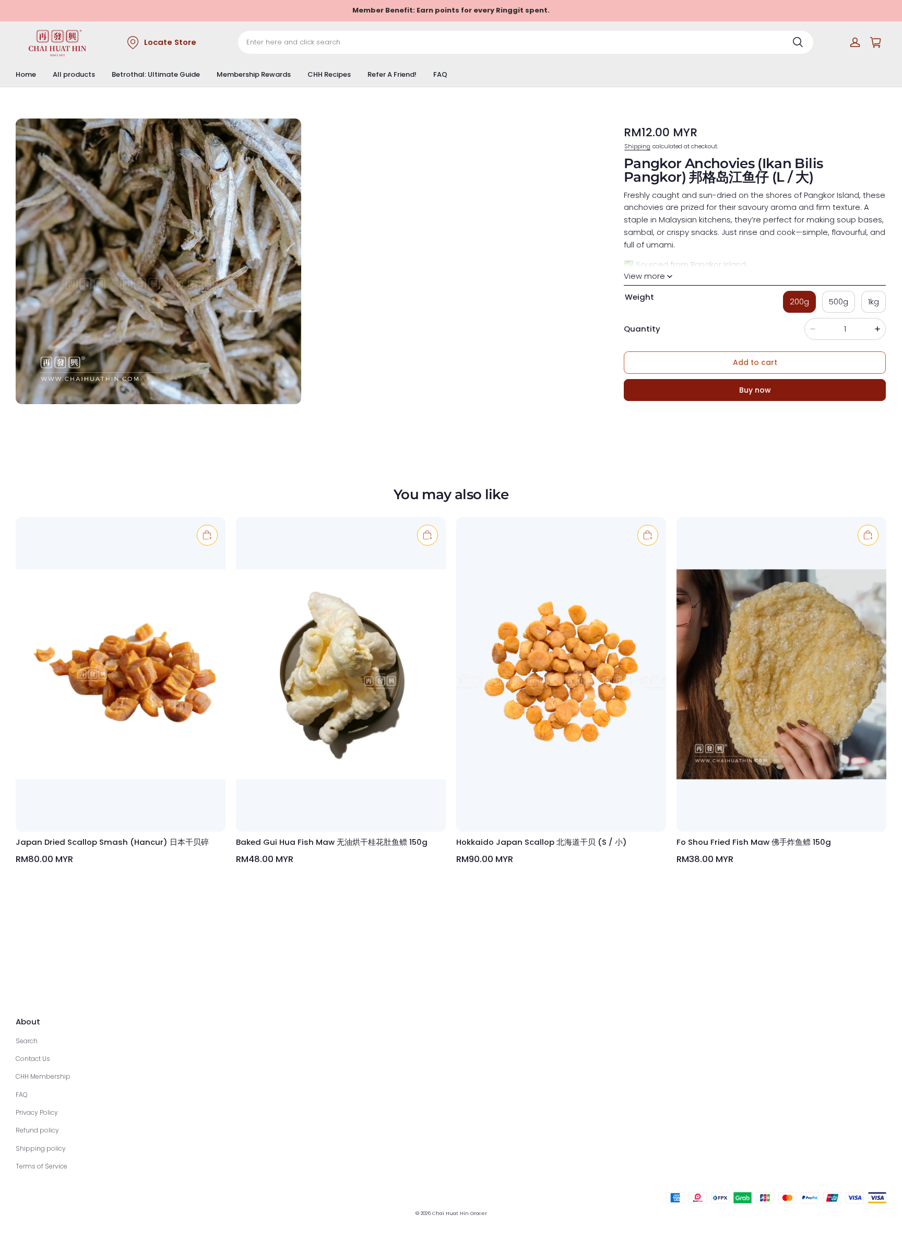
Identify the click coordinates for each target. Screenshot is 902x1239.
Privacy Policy (37, 1112)
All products (74, 74)
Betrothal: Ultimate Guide (156, 74)
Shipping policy (41, 1148)
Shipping (637, 145)
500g (838, 301)
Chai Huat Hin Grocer (459, 1213)
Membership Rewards (254, 74)
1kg (873, 301)
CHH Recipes (329, 74)
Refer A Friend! (392, 74)
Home (26, 74)
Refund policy (37, 1130)
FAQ (440, 74)
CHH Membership (43, 1076)
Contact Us (33, 1058)
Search (27, 1040)
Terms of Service (41, 1166)
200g (799, 301)
